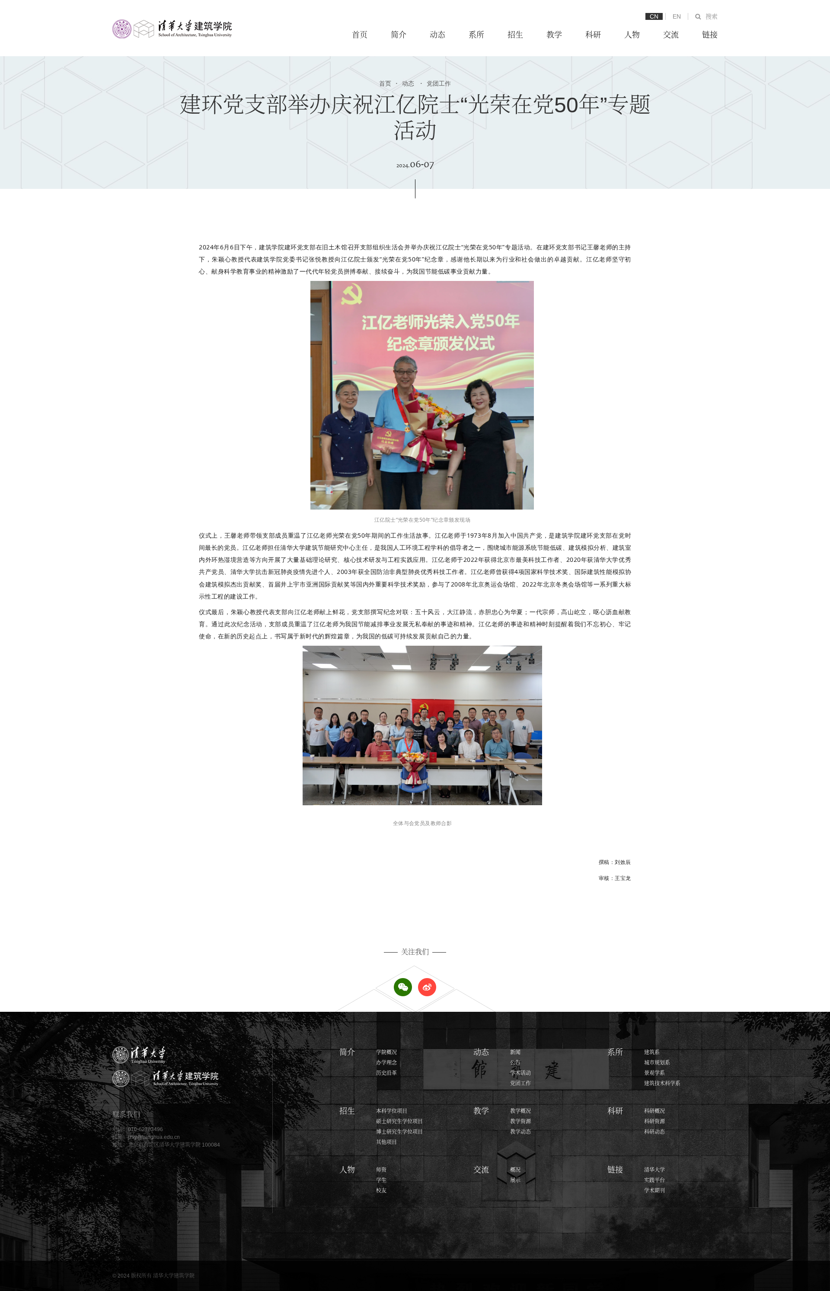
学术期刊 (654, 1191)
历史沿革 (386, 1073)
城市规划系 (657, 1063)
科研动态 (654, 1132)
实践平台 (654, 1180)
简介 (398, 35)
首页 (359, 35)
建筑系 (652, 1052)
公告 (515, 1063)
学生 (381, 1180)
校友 (381, 1191)
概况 (515, 1170)
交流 (671, 35)
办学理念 (386, 1063)
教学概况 (520, 1111)
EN (677, 16)
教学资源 (520, 1122)
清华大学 (654, 1170)
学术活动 (520, 1073)
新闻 (515, 1052)
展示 (515, 1180)
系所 (476, 35)
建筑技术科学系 (662, 1084)
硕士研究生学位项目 (399, 1122)
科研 (593, 35)
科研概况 (654, 1111)
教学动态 (520, 1132)
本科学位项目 (391, 1111)
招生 (515, 35)
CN (654, 16)
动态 (437, 35)
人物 (632, 35)
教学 (554, 35)
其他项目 (386, 1142)
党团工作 (435, 83)
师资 (381, 1170)
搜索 (712, 16)
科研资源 (654, 1122)
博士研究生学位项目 (399, 1132)
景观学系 (654, 1073)
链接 (710, 35)
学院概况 (386, 1052)
